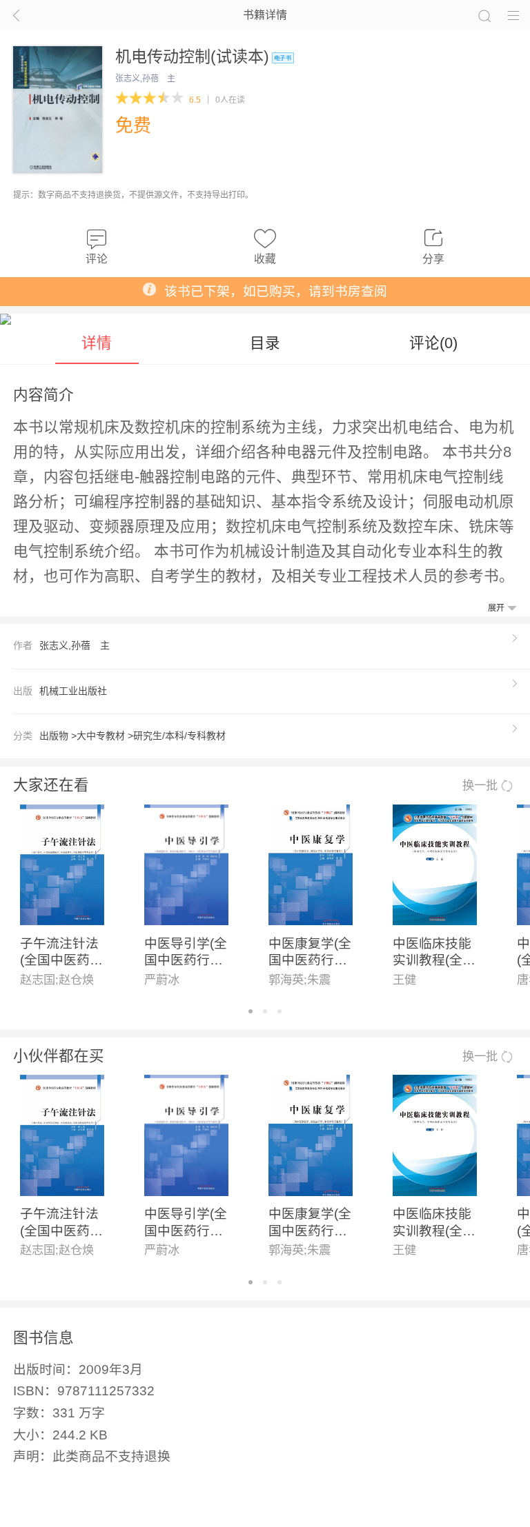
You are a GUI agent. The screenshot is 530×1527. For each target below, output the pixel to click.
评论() (433, 343)
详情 (96, 343)
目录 (265, 343)
